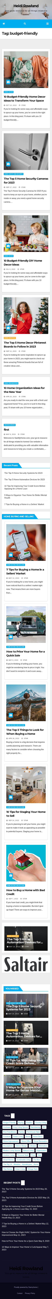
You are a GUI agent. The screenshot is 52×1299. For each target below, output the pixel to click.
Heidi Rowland (26, 6)
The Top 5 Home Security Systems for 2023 (23, 473)
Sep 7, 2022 (13, 899)
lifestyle (33, 1146)
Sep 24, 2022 (14, 820)
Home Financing (12, 1057)
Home (28, 1136)
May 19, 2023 (14, 947)
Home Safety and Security (13, 174)
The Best (36, 1160)
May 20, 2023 (13, 1014)
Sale (39, 1155)
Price (33, 1155)
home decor (38, 1136)
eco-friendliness (9, 1132)
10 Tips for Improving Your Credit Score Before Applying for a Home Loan (24, 1063)
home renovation (40, 1141)
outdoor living (9, 1155)
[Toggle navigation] (47, 23)
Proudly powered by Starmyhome (26, 1287)
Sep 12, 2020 (11, 351)
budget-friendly (9, 1123)
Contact (19, 1293)
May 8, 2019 (11, 434)
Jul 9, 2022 (10, 269)
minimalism (43, 1146)
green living (18, 1136)
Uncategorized (9, 425)
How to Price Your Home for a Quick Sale (20, 1241)
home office (26, 1141)
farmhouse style (33, 1132)
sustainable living (23, 1160)
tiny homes (7, 1169)
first (6, 429)
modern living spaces (11, 1150)
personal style (22, 1155)
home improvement (11, 1141)
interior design (21, 1146)
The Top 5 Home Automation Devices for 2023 (24, 479)
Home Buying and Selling (15, 564)
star (23, 105)
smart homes (8, 1160)
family (21, 1132)
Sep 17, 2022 (11, 187)
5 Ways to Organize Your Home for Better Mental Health (23, 1090)
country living (40, 1123)
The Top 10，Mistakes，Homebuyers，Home (20, 1164)
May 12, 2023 (14, 578)
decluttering (35, 1127)
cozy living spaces (20, 1127)
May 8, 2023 (13, 660)
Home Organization (11, 383)
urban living (20, 1169)
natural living (28, 1150)
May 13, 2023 (13, 1095)
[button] (25, 24)
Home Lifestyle (9, 338)
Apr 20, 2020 (11, 396)
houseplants (8, 1146)
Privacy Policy (30, 1293)
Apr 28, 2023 (14, 738)
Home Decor (8, 92)
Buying (20, 1123)
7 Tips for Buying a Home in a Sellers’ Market (24, 504)
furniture (6, 1136)
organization (41, 1150)
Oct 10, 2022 (11, 105)
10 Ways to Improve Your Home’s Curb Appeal (22, 1247)
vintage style (33, 1169)
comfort (29, 1123)
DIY (44, 1127)
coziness (6, 1127)
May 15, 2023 (13, 1068)
